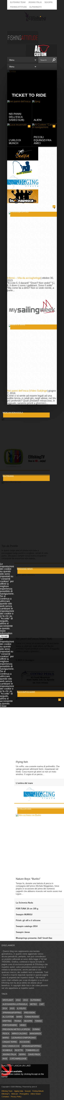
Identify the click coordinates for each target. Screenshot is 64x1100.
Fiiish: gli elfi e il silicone (28, 920)
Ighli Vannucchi (11, 1046)
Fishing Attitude (18, 7)
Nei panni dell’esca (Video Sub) (24, 390)
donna (36, 1029)
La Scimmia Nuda (24, 903)
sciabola (7, 1050)
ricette (19, 1050)
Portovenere (10, 1025)
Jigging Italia (35, 2)
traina (17, 1021)
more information (6, 632)
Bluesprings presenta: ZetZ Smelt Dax (34, 938)
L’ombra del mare (24, 783)
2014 (5, 1008)
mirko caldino (19, 1033)
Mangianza (35, 1033)
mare (19, 1017)
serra (22, 1054)
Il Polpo (21, 1008)
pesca (6, 1033)
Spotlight (8, 1000)
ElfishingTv (36, 7)
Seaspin (48, 2)
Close (3, 706)
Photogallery (24, 1094)
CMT (42, 1004)
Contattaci (5, 1097)
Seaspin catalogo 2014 (26, 926)
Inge (38, 278)
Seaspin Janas (23, 932)
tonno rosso (32, 1017)
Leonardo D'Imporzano (24, 1038)
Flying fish (22, 761)
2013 (25, 1000)
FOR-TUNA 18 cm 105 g (27, 908)
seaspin (28, 1021)
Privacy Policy (16, 1097)
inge (5, 1059)
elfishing (35, 1000)
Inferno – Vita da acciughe (21, 278)
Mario (6, 1038)
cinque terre (10, 1042)
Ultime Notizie (35, 1094)
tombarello (32, 1050)
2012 (18, 1000)
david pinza (34, 1054)
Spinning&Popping (12, 1013)
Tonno (38, 1021)
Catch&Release (18, 1059)
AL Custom (8, 1017)
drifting (7, 1021)
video (23, 1025)
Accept (4, 636)
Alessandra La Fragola (15, 1004)
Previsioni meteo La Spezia (16, 1029)
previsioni (29, 1013)
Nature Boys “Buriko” (28, 878)
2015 (12, 1008)
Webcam (14, 1094)
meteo (33, 1004)
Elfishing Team (17, 2)
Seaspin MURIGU (24, 914)
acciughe (25, 1042)
